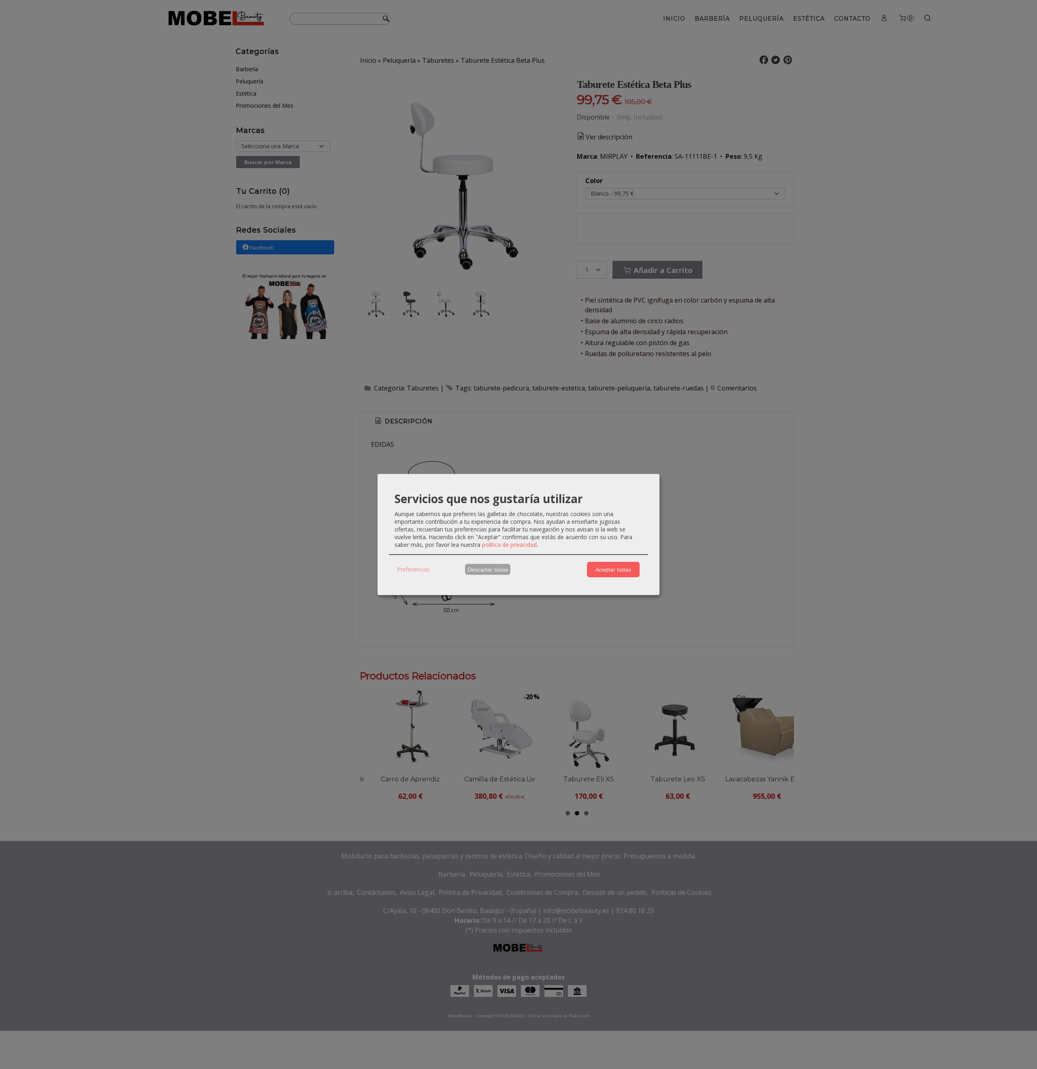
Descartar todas (487, 569)
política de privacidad (509, 544)
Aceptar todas (613, 569)
